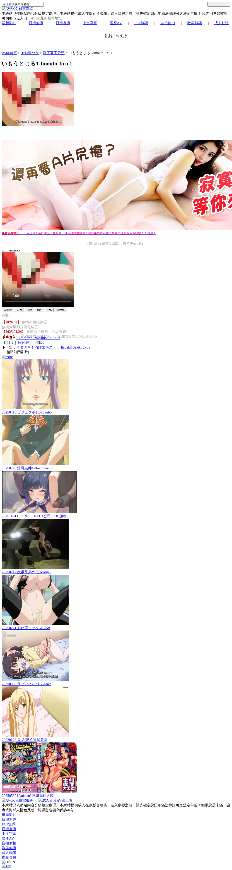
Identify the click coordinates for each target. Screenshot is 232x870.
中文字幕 (90, 23)
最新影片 (9, 23)
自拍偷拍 (167, 23)
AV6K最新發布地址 (46, 18)
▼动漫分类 (30, 53)
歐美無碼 (194, 23)
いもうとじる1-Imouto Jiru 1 (90, 53)
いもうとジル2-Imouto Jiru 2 (38, 338)
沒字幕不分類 (54, 53)
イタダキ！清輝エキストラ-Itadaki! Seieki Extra (53, 347)
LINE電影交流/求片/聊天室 (77, 336)
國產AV (116, 23)
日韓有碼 (63, 23)
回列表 (23, 342)
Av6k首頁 (9, 53)
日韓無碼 (36, 23)
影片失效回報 (133, 243)
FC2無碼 (141, 23)
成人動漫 (221, 23)
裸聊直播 (9, 857)
